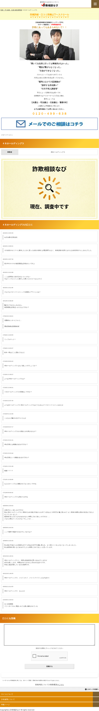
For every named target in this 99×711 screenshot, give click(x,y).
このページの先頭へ (92, 689)
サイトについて (7, 694)
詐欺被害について (8, 699)
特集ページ (5, 705)
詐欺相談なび (49, 5)
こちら (61, 685)
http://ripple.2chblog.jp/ (11, 326)
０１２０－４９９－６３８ (49, 113)
